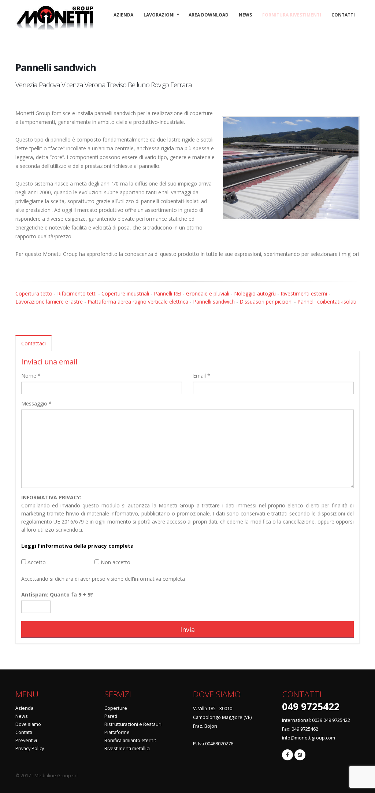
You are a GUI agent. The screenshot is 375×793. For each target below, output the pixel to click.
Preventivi (26, 740)
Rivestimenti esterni (304, 293)
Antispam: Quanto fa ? (57, 594)
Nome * (31, 375)
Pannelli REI (167, 293)
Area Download (209, 15)
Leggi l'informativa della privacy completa (77, 545)
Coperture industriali (125, 293)
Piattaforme (117, 732)
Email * (201, 375)
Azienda (123, 15)
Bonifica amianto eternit (130, 740)
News (245, 15)
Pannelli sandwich (214, 301)
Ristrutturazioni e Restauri (132, 724)
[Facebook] (287, 754)
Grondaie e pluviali (207, 293)
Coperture (115, 708)
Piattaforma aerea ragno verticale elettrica (138, 301)
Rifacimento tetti (77, 293)
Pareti (110, 716)
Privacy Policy (29, 748)
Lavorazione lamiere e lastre (49, 301)
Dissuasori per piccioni (266, 301)
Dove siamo (28, 724)
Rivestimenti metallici (127, 748)
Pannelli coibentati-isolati (326, 301)
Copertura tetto (33, 293)
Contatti (343, 15)
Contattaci (33, 343)
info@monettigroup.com (308, 738)
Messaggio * (36, 403)
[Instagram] (299, 754)
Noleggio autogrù (255, 293)
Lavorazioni (159, 15)
